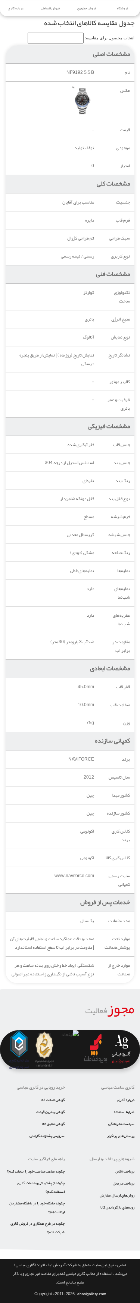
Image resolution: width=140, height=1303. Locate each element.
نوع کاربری (120, 256)
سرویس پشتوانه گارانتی (47, 1136)
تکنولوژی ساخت (122, 297)
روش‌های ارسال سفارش (117, 1195)
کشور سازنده (118, 813)
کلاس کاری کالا (118, 858)
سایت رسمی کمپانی (119, 880)
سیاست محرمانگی (121, 1124)
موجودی (123, 148)
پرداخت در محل (123, 1183)
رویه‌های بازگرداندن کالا (117, 1207)
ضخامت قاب (120, 705)
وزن (126, 723)
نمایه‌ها (123, 570)
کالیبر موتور (119, 381)
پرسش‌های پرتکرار (120, 1136)
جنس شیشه (119, 534)
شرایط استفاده (124, 1112)
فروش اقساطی (50, 8)
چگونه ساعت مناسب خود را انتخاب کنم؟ (36, 1171)
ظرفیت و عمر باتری (119, 404)
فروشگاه (122, 8)
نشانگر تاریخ (119, 355)
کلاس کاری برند (121, 835)
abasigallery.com (91, 1294)
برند (126, 759)
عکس (125, 90)
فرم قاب (123, 220)
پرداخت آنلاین (124, 1171)
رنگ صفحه (121, 552)
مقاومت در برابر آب (121, 646)
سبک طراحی (119, 238)
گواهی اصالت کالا (53, 1100)
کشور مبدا (121, 795)
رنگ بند (122, 480)
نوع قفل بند (119, 498)
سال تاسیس (119, 777)
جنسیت (123, 202)
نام (127, 72)
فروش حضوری (86, 8)
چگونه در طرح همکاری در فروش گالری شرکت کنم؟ (37, 1228)
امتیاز (125, 166)
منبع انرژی (120, 319)
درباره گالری (16, 8)
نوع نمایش (120, 337)
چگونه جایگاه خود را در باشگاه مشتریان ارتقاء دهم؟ (37, 1208)
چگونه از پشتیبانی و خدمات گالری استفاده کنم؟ (41, 1187)
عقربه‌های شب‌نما (121, 619)
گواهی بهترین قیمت (50, 1112)
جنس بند (121, 462)
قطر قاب (123, 687)
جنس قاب (121, 444)
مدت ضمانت (119, 921)
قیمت (125, 130)
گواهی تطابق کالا (53, 1124)
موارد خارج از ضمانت (119, 969)
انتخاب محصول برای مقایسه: (109, 38)
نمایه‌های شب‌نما (122, 593)
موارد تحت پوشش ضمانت (117, 943)
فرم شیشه (120, 516)
